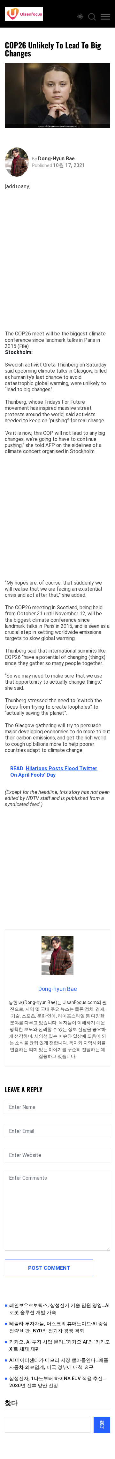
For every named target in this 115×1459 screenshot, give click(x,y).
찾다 (11, 1403)
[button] (105, 18)
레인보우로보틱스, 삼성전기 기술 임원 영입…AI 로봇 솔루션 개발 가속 (59, 1309)
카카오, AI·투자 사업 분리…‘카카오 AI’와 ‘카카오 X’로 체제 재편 (59, 1345)
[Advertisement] (57, 266)
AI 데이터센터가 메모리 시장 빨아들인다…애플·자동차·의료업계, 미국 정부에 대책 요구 (59, 1363)
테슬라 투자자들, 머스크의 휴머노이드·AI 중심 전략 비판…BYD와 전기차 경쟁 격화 (58, 1327)
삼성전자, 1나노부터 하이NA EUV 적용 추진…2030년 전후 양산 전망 (57, 1382)
